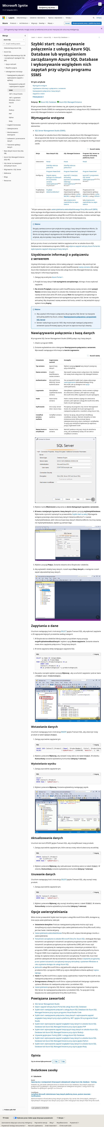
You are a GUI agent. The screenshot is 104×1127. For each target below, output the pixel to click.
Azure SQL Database (61, 37)
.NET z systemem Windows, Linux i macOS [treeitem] (15, 100)
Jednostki (38, 967)
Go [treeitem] (10, 106)
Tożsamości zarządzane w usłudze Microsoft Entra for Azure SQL (60, 939)
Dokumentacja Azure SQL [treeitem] (12, 48)
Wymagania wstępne (40, 86)
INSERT (64, 732)
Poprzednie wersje (41, 1123)
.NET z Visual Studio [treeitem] (15, 94)
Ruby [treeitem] (10, 121)
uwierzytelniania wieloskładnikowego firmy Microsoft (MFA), (74, 209)
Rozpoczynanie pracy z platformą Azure (86, 23)
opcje (87, 384)
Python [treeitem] (11, 117)
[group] (68, 749)
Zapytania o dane (38, 94)
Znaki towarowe (50, 1126)
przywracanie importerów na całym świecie (71, 202)
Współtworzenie (62, 1123)
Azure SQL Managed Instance (70, 102)
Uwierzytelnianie (52, 184)
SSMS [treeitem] (11, 90)
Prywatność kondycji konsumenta (13, 1126)
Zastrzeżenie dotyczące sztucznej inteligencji (17, 1123)
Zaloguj (99, 18)
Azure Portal (56, 277)
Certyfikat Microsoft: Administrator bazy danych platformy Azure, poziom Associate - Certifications (61, 1095)
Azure (40, 37)
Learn (33, 37)
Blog (51, 1123)
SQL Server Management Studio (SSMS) (50, 130)
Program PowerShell (53, 171)
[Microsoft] (3, 17)
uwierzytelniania (69, 382)
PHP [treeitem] (10, 114)
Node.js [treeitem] (11, 110)
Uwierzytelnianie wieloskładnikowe (48, 933)
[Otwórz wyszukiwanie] (94, 18)
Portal (67, 23)
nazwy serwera (84, 267)
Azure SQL (47, 37)
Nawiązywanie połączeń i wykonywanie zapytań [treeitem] (17, 85)
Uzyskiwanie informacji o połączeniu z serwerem (49, 88)
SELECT (64, 631)
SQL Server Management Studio (47, 1004)
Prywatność (74, 1123)
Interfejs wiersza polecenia (69, 166)
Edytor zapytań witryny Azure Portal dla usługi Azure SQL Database (60, 1007)
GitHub (77, 196)
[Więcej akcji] (99, 37)
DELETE (64, 879)
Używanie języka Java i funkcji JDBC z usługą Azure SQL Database (59, 1035)
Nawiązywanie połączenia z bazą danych (46, 91)
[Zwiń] (25, 35)
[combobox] (13, 39)
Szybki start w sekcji (80, 514)
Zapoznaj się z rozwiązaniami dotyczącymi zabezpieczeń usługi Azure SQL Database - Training (63, 1082)
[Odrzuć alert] (100, 4)
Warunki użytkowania (35, 1126)
